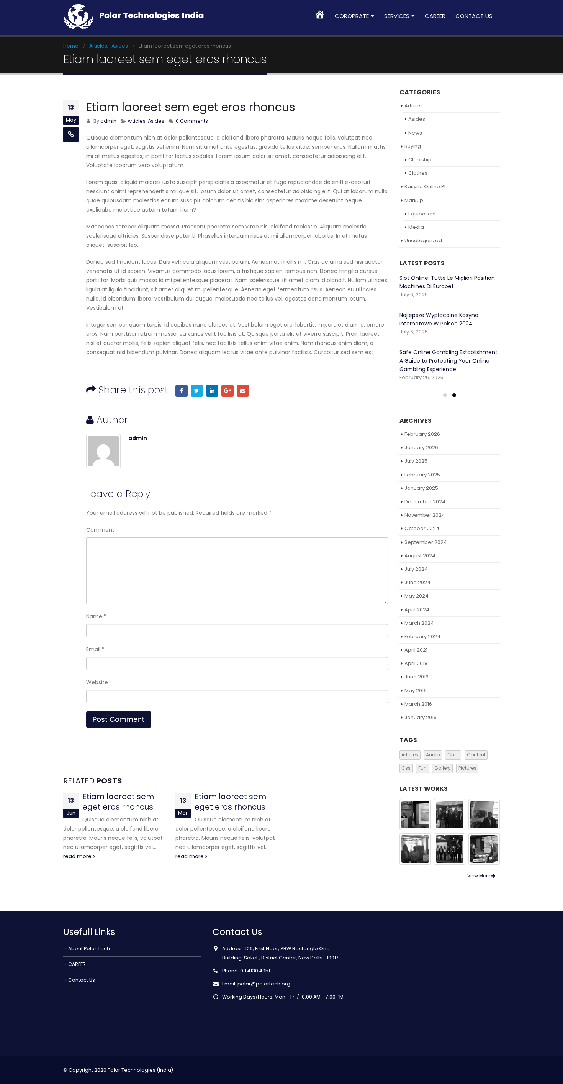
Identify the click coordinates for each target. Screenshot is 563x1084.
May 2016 (415, 690)
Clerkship (420, 159)
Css (406, 768)
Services (396, 16)
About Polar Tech (89, 948)
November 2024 (424, 515)
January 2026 (421, 447)
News (415, 132)
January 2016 (420, 717)
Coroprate (352, 16)
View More (479, 875)
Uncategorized (423, 240)
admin (108, 121)
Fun (422, 768)
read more (78, 856)
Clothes (417, 173)
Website (97, 682)
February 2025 (422, 474)
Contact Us (474, 16)
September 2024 (425, 542)
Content (476, 754)
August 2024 (419, 555)
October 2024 (421, 528)
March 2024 (419, 623)
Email (243, 391)
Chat (453, 754)
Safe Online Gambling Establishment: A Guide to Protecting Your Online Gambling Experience (449, 360)
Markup (413, 200)
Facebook (181, 391)
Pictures (467, 768)
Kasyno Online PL (425, 186)
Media (416, 227)
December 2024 (424, 501)
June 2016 (416, 676)
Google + (227, 391)
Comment (100, 530)
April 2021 (415, 650)
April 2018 (415, 663)
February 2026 (422, 434)
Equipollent (422, 213)
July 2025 (415, 461)
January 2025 (421, 488)
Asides (156, 121)
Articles (137, 121)
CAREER (435, 16)
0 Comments (192, 121)
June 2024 (417, 582)
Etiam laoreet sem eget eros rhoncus (118, 801)
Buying (412, 146)
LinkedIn (212, 391)
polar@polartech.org (263, 984)
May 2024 (416, 595)
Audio (433, 754)
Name (96, 616)
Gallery (442, 768)
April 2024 (416, 609)
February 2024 (422, 636)
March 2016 (418, 704)
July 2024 (416, 569)
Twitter (197, 391)
